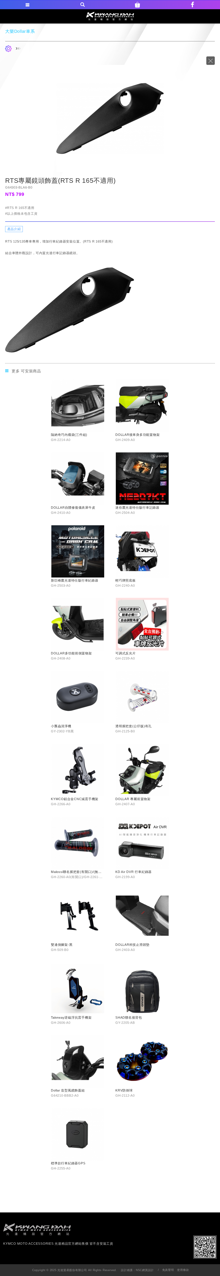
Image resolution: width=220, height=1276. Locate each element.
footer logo (37, 1229)
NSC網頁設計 (145, 1270)
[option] (110, 118)
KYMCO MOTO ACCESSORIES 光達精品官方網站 (110, 16)
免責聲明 (168, 1270)
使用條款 (183, 1270)
